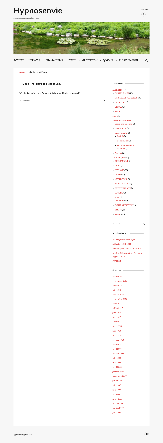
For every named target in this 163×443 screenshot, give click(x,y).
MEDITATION (89, 60)
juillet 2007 (118, 380)
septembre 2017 (120, 299)
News (115, 116)
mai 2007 (117, 390)
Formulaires (121, 128)
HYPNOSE (34, 60)
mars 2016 (117, 335)
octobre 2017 (118, 294)
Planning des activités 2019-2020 (127, 248)
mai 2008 (117, 362)
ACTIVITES (117, 90)
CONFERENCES (122, 93)
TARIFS (118, 111)
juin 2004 (117, 412)
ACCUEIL (19, 60)
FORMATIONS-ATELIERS (126, 98)
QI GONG (108, 60)
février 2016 (118, 340)
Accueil (22, 72)
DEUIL (72, 60)
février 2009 (118, 353)
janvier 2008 (118, 371)
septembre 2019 (120, 281)
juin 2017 (117, 312)
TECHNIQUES (119, 158)
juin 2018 (117, 290)
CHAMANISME (54, 60)
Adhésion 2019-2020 (122, 244)
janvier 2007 (118, 408)
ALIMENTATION (128, 60)
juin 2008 (117, 358)
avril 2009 (117, 349)
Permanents (123, 141)
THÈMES (117, 197)
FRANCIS (117, 261)
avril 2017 (117, 322)
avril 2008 (117, 367)
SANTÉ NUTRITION (124, 205)
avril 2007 (117, 394)
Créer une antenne (123, 124)
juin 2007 (117, 385)
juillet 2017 (118, 308)
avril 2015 (117, 344)
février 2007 (118, 403)
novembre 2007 (119, 376)
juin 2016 (117, 331)
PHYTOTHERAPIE (123, 188)
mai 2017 (117, 317)
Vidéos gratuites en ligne (124, 239)
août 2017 (117, 303)
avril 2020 (117, 276)
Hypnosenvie (37, 11)
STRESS (118, 210)
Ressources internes (122, 120)
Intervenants (121, 133)
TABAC (118, 214)
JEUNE (118, 174)
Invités (120, 136)
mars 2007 (117, 399)
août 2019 (117, 285)
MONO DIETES (121, 184)
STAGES (118, 107)
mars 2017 (117, 326)
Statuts (118, 153)
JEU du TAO (120, 102)
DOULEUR (119, 200)
